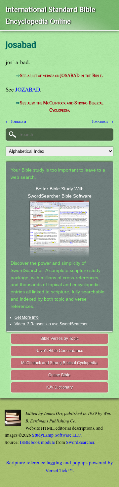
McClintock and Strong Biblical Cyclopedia (59, 363)
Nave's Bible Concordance (59, 350)
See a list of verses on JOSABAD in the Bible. (61, 75)
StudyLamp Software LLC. (57, 435)
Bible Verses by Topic (59, 338)
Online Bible (59, 375)
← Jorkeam (16, 121)
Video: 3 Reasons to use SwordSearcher (51, 324)
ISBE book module (37, 442)
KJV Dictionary (59, 387)
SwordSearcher (80, 442)
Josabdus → (102, 121)
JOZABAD (27, 89)
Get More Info (27, 317)
